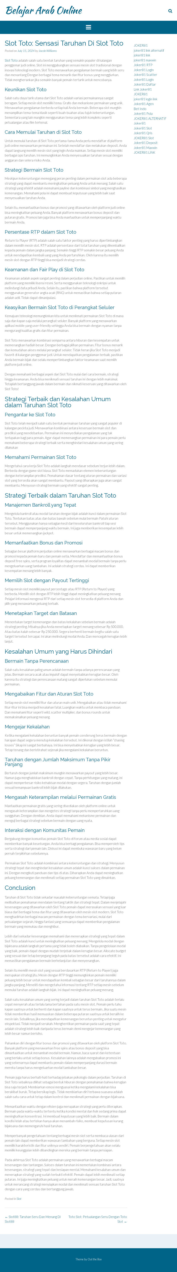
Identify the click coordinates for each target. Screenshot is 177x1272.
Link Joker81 (143, 89)
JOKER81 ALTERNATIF (150, 118)
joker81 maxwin (145, 60)
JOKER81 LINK (144, 152)
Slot (19, 1198)
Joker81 (140, 123)
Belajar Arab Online (43, 10)
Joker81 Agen (144, 104)
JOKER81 (141, 45)
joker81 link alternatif (149, 50)
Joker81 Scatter (145, 75)
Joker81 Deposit (146, 143)
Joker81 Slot (143, 128)
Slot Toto (11, 60)
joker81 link (142, 55)
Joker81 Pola (143, 113)
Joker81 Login (144, 70)
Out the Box (95, 1259)
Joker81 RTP (143, 65)
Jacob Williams (48, 51)
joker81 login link (145, 99)
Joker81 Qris (143, 133)
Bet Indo (140, 109)
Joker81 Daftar (145, 84)
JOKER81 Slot (144, 138)
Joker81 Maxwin (145, 148)
